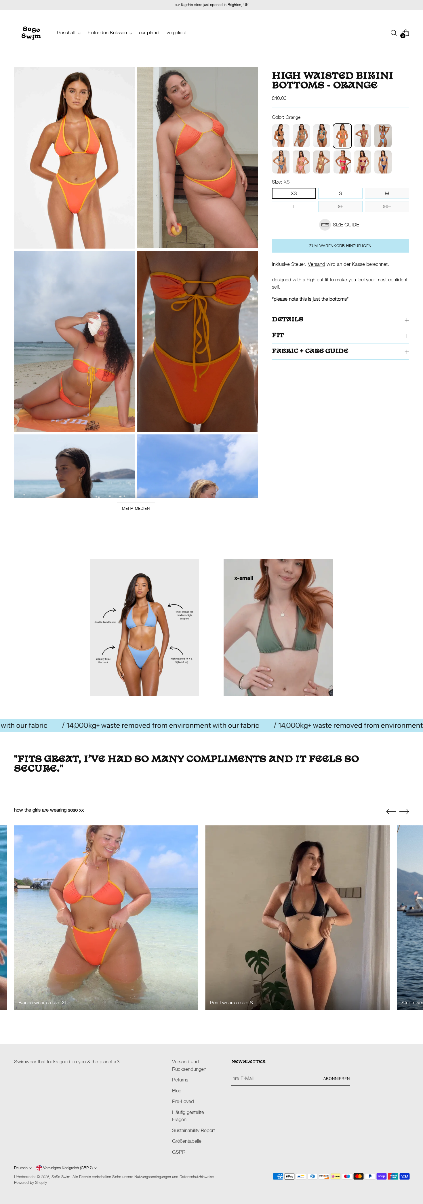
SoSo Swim (61, 1176)
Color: (286, 117)
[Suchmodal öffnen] (393, 33)
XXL (387, 206)
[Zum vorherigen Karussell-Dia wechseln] (391, 811)
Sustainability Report (193, 1130)
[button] (340, 225)
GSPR (178, 1152)
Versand (316, 264)
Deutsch (21, 1167)
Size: (281, 182)
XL (340, 206)
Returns (180, 1080)
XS (294, 193)
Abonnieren (336, 1078)
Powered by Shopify (30, 1182)
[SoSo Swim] (31, 33)
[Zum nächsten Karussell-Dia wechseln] (404, 811)
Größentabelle (186, 1141)
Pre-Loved (183, 1101)
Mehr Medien (136, 508)
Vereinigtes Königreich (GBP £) (68, 1167)
